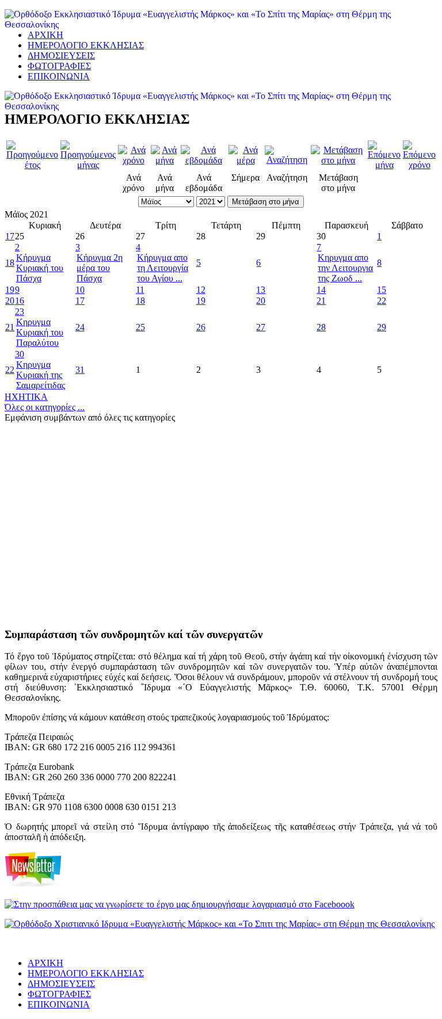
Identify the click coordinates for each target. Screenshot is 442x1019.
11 (140, 290)
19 (9, 290)
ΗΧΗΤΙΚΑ (26, 397)
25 (140, 327)
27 (260, 327)
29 (381, 327)
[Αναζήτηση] (286, 160)
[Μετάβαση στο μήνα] (338, 160)
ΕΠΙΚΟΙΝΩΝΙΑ (59, 76)
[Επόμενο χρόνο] (419, 165)
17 (9, 236)
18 (9, 263)
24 (80, 327)
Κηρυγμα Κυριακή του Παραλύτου (39, 332)
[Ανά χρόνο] (133, 160)
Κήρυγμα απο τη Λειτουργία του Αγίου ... (162, 268)
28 (321, 327)
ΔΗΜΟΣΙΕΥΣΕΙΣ (61, 55)
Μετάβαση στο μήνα (265, 201)
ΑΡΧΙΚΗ (45, 35)
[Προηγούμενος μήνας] (88, 165)
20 (9, 301)
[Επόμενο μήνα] (384, 165)
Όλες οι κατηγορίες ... (45, 407)
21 (321, 301)
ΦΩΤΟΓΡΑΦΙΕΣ (59, 66)
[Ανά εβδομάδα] (203, 160)
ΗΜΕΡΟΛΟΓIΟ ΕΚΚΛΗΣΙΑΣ (86, 45)
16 (19, 301)
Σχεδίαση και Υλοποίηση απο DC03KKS (52, 944)
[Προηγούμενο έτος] (32, 165)
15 (381, 290)
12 (200, 290)
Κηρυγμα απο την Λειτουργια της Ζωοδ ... (345, 268)
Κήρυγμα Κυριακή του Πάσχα (39, 268)
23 (19, 311)
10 (80, 290)
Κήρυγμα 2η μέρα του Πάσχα (100, 268)
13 (260, 290)
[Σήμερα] (245, 160)
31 (80, 370)
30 (19, 354)
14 (321, 290)
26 (200, 327)
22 (381, 301)
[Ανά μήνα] (164, 160)
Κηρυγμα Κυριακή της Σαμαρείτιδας (40, 375)
